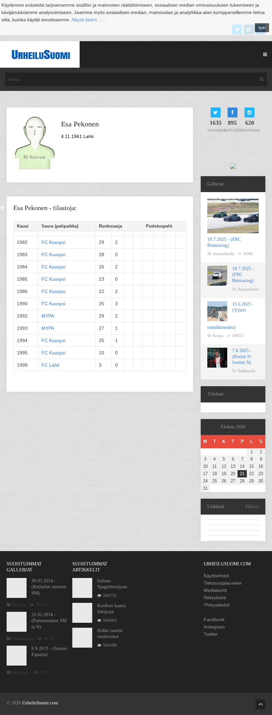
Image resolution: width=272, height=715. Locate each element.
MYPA (47, 316)
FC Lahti (50, 365)
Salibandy (247, 370)
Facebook (214, 619)
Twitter (211, 634)
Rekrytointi (215, 597)
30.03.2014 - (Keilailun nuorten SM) (49, 586)
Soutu (218, 335)
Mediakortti (215, 590)
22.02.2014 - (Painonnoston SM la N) (49, 620)
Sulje (262, 28)
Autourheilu (224, 253)
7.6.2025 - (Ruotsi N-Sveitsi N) (242, 356)
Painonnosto (23, 638)
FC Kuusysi (53, 242)
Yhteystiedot (217, 605)
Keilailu (19, 604)
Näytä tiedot (84, 19)
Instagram (214, 626)
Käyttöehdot (216, 575)
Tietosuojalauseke (222, 583)
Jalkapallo (21, 672)
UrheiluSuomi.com (40, 702)
